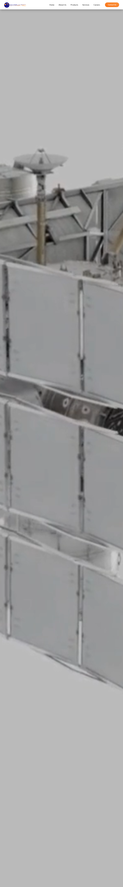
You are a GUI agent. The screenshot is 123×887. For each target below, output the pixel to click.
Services (85, 5)
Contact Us (112, 5)
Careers (97, 5)
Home (51, 5)
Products (74, 5)
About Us (62, 5)
